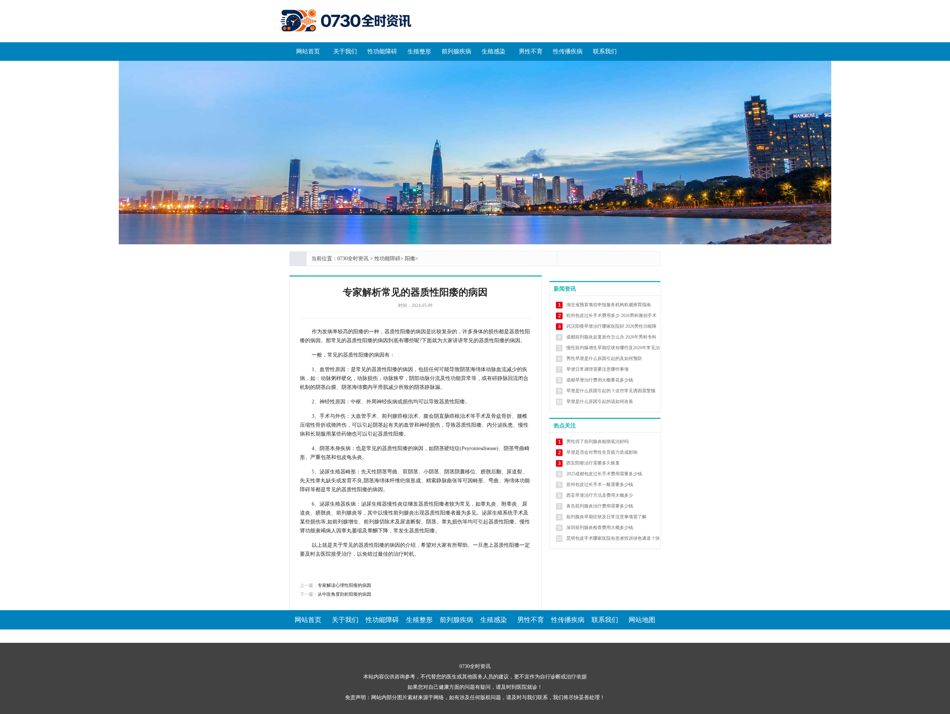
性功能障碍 (382, 51)
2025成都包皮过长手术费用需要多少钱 (604, 473)
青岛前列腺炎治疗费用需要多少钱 (599, 506)
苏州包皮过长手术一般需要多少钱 (599, 484)
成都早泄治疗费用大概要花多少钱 (599, 380)
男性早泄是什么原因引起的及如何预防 (604, 358)
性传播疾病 (568, 51)
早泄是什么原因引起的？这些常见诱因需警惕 (610, 390)
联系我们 (605, 51)
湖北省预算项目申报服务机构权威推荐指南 (608, 304)
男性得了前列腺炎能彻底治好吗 (597, 441)
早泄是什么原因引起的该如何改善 (599, 401)
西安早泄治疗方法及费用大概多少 (599, 495)
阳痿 (410, 258)
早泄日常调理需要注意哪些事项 (597, 369)
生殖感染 (493, 51)
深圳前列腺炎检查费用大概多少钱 (599, 527)
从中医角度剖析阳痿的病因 (344, 594)
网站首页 (308, 51)
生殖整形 (419, 51)
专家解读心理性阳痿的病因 (344, 585)
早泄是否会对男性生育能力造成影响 (602, 452)
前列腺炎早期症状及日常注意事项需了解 (606, 516)
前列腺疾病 (456, 51)
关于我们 (345, 51)
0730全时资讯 (352, 258)
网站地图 (642, 620)
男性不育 (531, 51)
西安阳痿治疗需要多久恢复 (593, 463)
